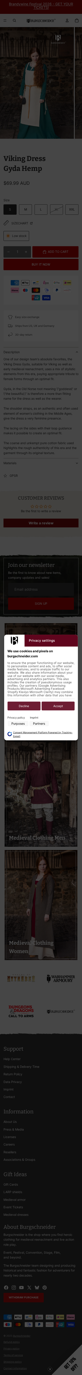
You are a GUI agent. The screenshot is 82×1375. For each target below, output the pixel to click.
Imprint (34, 717)
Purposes (18, 723)
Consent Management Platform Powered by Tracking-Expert (43, 734)
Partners (39, 723)
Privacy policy (16, 717)
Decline (24, 706)
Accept (58, 706)
